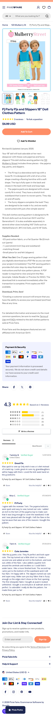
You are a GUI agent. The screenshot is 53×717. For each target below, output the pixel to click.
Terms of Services (38, 647)
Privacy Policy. (8, 650)
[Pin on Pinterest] (30, 387)
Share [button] (7, 485)
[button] (44, 485)
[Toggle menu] (3, 7)
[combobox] (26, 16)
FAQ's (12, 319)
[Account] (38, 7)
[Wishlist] (43, 7)
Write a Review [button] (27, 431)
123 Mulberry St (18, 25)
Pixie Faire (14, 702)
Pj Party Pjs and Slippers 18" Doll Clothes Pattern (22, 479)
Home (5, 25)
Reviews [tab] (6, 440)
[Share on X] (22, 387)
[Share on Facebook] (14, 387)
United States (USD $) (16, 672)
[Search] (47, 16)
